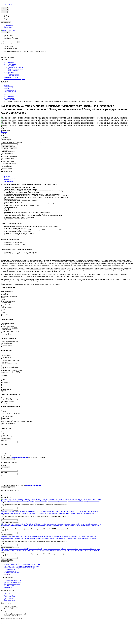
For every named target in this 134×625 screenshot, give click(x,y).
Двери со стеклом (13, 75)
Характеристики (9, 178)
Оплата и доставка (10, 90)
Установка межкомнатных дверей (14, 79)
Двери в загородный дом (16, 67)
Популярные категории (8, 590)
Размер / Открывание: (7, 142)
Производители (9, 585)
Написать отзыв (5, 438)
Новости (7, 574)
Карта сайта (8, 587)
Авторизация (8, 25)
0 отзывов (4, 150)
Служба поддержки (7, 577)
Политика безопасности (11, 572)
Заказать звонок (9, 46)
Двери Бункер (8, 595)
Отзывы (7, 179)
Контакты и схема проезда (12, 582)
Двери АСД (8, 593)
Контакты (7, 88)
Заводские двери (9, 600)
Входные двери (9, 62)
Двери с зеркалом (13, 74)
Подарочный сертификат (12, 584)
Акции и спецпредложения (12, 580)
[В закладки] (16, 510)
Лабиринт (4, 132)
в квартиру (11, 65)
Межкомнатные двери (11, 77)
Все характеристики (7, 171)
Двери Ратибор (9, 598)
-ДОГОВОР (8, 4)
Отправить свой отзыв (7, 459)
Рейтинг (3, 453)
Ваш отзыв (4, 444)
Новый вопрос (5, 467)
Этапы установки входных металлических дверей (19, 567)
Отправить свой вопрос (7, 487)
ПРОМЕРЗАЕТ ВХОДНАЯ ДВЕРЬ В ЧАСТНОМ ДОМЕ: (22, 564)
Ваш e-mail (4, 472)
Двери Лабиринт (9, 596)
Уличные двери (13, 70)
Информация (5, 561)
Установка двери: (6, 139)
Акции (6, 85)
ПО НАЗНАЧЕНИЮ (10, 64)
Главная (6, 95)
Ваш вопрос (4, 476)
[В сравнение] (18, 510)
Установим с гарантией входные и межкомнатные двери (21, 566)
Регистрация (8, 27)
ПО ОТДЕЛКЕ (9, 72)
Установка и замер (10, 91)
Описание (7, 176)
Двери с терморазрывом (15, 69)
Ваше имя (4, 440)
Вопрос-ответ (8, 181)
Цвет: (2, 135)
